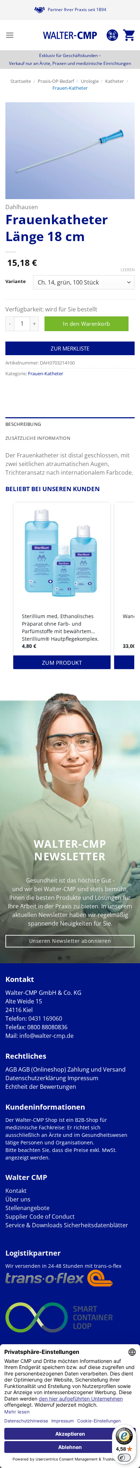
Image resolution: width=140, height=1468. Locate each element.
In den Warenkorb (86, 323)
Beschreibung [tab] (23, 424)
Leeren (128, 269)
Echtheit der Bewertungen (40, 1087)
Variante (15, 281)
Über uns (18, 1199)
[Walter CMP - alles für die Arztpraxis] (70, 35)
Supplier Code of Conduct (40, 1216)
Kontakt (16, 1191)
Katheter (114, 81)
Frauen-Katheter (70, 88)
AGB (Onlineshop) (42, 1069)
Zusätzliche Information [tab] (37, 438)
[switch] (124, 1458)
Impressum (82, 1078)
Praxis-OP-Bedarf (56, 81)
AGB (11, 1069)
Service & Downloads (33, 1225)
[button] (9, 35)
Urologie (90, 81)
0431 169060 (45, 1018)
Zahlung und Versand (96, 1069)
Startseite (20, 81)
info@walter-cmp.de (46, 1036)
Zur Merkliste (70, 348)
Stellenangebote (27, 1208)
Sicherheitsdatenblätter (95, 1225)
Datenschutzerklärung (35, 1078)
